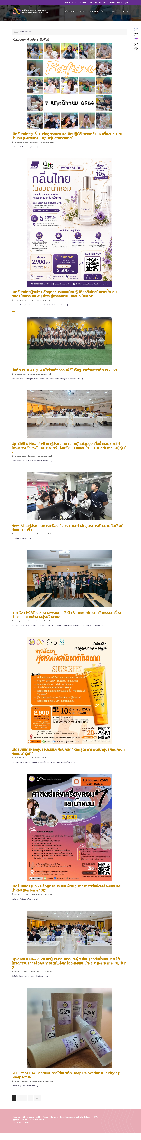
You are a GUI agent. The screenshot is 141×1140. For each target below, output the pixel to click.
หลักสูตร (92, 11)
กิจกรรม (41, 142)
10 (30, 1098)
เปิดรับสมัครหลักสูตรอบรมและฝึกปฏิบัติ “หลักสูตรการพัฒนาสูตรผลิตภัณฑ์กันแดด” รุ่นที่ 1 (68, 751)
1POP (82, 11)
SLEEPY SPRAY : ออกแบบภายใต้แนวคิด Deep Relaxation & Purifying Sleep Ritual (66, 1075)
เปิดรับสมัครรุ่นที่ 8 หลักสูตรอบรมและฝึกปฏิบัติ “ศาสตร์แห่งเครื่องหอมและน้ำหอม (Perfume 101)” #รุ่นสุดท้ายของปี (67, 136)
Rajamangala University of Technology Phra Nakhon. (36, 1136)
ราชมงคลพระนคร (109, 2)
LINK (124, 11)
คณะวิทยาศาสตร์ (95, 2)
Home (16, 31)
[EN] (126, 2)
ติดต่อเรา (120, 2)
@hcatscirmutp (24, 1122)
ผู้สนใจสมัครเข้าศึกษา (79, 2)
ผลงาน (114, 11)
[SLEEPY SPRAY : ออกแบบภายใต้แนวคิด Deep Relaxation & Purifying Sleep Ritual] (69, 1027)
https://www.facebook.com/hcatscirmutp (30, 1119)
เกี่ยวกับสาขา (70, 11)
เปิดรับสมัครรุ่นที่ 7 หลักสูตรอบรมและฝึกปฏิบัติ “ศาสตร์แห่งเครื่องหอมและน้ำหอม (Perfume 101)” (67, 888)
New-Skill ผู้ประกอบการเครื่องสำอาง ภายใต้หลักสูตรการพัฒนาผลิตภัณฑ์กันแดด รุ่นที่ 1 (67, 528)
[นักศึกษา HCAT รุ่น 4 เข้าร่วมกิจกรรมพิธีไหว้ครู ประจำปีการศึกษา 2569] (69, 340)
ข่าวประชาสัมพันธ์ (49, 142)
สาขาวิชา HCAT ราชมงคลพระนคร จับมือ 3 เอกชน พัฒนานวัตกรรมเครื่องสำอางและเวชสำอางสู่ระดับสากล (66, 615)
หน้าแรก (67, 2)
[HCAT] (30, 11)
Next (37, 1098)
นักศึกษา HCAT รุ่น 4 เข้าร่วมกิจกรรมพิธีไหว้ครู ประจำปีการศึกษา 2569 (64, 370)
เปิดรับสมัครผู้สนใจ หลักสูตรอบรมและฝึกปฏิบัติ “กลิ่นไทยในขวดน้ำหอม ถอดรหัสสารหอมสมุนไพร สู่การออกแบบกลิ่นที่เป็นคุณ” (64, 294)
